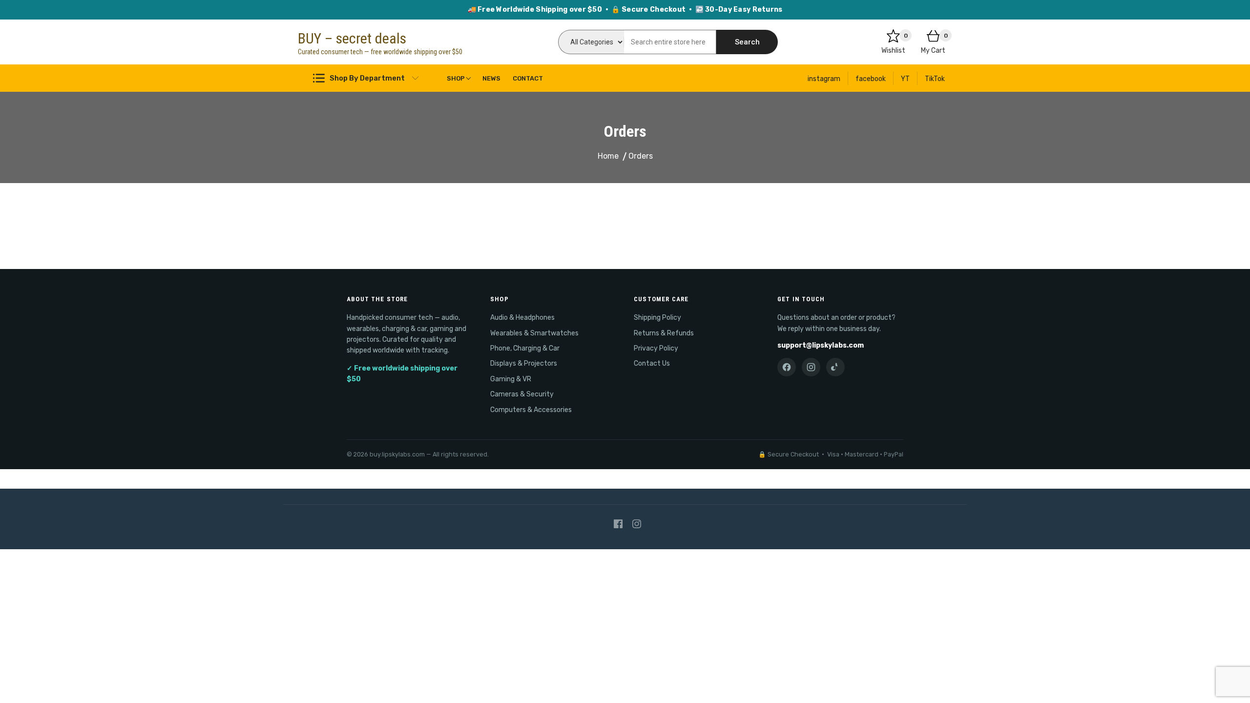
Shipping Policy (657, 317)
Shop (456, 78)
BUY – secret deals (352, 38)
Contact (528, 78)
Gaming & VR (510, 379)
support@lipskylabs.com (820, 345)
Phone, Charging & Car (525, 348)
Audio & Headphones (522, 317)
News (491, 78)
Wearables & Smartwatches (534, 333)
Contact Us (652, 363)
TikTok (935, 79)
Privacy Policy (656, 348)
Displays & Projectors (523, 363)
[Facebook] (786, 367)
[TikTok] (835, 367)
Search (747, 42)
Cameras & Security (522, 394)
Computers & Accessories (531, 410)
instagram (824, 79)
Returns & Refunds (664, 333)
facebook (870, 79)
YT (905, 79)
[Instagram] (811, 367)
